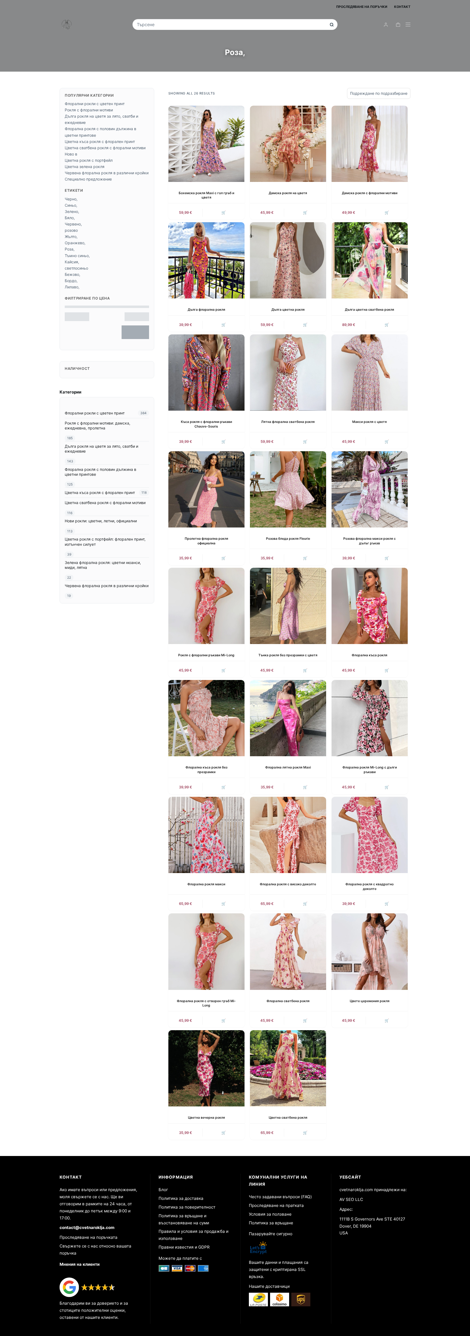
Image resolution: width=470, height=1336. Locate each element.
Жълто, (71, 236)
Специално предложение (88, 179)
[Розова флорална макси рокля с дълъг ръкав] (370, 489)
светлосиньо (76, 268)
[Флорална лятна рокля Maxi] (288, 718)
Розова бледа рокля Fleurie (288, 538)
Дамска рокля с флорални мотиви (369, 193)
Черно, (71, 199)
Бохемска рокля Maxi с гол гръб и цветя (206, 195)
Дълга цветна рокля (288, 309)
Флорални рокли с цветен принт (95, 103)
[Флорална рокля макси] (206, 835)
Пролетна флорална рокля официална (206, 540)
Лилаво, (72, 287)
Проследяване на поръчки (361, 7)
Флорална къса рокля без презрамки (206, 769)
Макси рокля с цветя (369, 422)
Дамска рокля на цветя (288, 193)
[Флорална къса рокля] (370, 606)
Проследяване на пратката (276, 1205)
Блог (163, 1189)
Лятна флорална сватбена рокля (288, 422)
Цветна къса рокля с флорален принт (100, 141)
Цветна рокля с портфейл (89, 160)
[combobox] (231, 24)
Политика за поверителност (187, 1207)
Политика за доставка (181, 1198)
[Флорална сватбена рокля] (288, 951)
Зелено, (72, 211)
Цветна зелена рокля (84, 166)
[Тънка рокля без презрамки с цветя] (288, 606)
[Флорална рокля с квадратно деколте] (370, 835)
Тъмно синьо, (77, 255)
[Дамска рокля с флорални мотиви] (370, 144)
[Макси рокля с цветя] (370, 372)
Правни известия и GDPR (184, 1247)
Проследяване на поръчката (89, 1237)
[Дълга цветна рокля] (288, 260)
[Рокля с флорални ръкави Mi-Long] (206, 606)
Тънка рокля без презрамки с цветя (287, 655)
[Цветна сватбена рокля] (288, 1068)
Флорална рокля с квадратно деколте (369, 886)
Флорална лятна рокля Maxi (288, 767)
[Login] (386, 25)
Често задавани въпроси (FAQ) (280, 1196)
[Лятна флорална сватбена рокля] (288, 372)
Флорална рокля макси (206, 884)
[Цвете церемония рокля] (370, 951)
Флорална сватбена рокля (288, 1001)
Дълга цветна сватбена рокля (369, 309)
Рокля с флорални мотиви (89, 110)
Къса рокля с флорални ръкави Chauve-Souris (206, 424)
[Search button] (331, 24)
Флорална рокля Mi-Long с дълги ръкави (369, 769)
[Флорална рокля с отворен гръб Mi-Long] (206, 951)
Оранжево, (75, 242)
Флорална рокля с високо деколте (288, 884)
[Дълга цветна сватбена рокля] (370, 260)
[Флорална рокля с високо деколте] (288, 835)
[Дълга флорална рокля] (206, 260)
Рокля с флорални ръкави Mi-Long (206, 655)
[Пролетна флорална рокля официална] (206, 489)
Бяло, (70, 217)
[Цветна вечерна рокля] (206, 1068)
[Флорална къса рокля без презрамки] (206, 718)
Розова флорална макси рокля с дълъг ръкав (369, 540)
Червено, (73, 224)
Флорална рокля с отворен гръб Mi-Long (206, 1003)
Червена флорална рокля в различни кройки (107, 172)
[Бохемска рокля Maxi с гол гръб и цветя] (206, 144)
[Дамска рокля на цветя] (288, 144)
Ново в (71, 154)
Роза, (70, 249)
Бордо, (71, 280)
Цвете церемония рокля (369, 1001)
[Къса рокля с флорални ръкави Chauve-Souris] (206, 372)
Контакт (402, 7)
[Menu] (408, 24)
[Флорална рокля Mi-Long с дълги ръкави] (370, 718)
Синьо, (71, 205)
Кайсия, (72, 262)
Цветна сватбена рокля (288, 1117)
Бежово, (72, 274)
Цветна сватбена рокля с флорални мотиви (105, 147)
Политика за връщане (271, 1222)
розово (71, 230)
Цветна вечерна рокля (206, 1117)
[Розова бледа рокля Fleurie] (288, 489)
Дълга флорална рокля (206, 309)
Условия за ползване (270, 1214)
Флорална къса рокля (369, 655)
